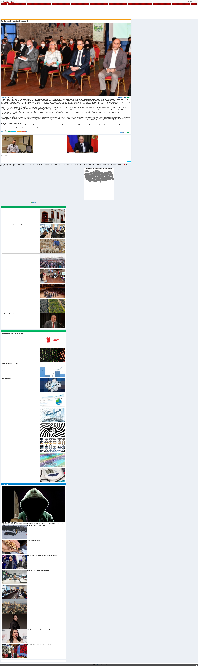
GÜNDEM (3, 97)
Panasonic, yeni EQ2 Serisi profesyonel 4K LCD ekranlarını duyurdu (38, 570)
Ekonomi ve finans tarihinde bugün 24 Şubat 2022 (10, 363)
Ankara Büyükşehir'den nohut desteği (33, 540)
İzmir (2, 131)
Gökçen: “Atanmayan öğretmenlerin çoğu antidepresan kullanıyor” (38, 629)
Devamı (8, 524)
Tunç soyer (18, 131)
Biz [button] (195, 1)
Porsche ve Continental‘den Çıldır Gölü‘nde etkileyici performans (38, 525)
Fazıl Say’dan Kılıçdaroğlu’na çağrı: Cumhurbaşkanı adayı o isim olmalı (39, 614)
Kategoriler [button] (190, 1)
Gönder (129, 161)
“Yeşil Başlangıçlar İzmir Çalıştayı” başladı (9, 269)
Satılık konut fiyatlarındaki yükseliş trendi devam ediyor (36, 600)
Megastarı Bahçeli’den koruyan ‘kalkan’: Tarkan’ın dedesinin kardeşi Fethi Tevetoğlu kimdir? (42, 555)
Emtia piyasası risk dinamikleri (7, 378)
